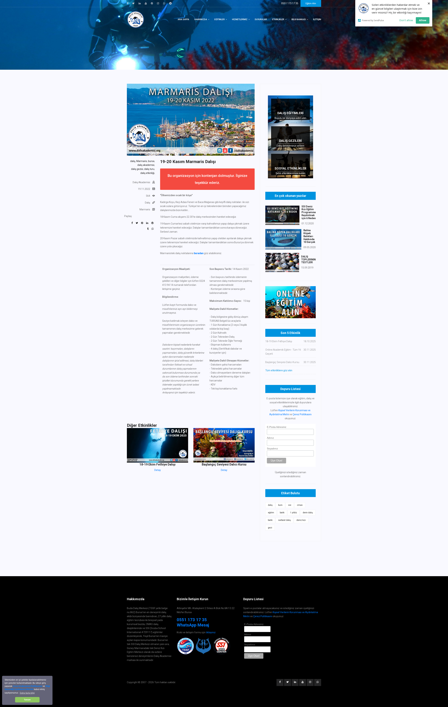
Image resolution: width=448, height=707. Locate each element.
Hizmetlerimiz (239, 19)
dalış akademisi (145, 165)
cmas (300, 505)
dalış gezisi (137, 169)
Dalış (147, 202)
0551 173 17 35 (192, 619)
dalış (132, 161)
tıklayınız (211, 632)
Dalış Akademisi (141, 182)
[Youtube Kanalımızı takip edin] (146, 3)
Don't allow (406, 20)
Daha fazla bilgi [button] (27, 693)
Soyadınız (272, 448)
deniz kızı (301, 520)
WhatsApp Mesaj (193, 625)
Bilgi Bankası (299, 19)
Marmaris (141, 161)
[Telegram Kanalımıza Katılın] (170, 3)
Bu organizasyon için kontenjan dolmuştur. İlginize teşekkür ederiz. (207, 179)
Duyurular (261, 19)
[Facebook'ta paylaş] (132, 223)
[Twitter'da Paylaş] (137, 223)
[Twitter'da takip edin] (133, 3)
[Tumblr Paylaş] (148, 228)
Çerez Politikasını (302, 414)
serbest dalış (284, 520)
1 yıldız (293, 512)
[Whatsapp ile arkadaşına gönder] (152, 228)
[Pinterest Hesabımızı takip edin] (152, 3)
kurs (280, 505)
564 (148, 195)
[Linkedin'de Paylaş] (147, 223)
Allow (422, 20)
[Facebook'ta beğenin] (127, 3)
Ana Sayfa (183, 19)
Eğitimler (219, 19)
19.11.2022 (144, 189)
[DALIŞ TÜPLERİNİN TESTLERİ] (282, 262)
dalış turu (149, 169)
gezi (270, 527)
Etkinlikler (278, 19)
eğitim (271, 512)
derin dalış (308, 512)
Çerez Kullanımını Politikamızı (27, 686)
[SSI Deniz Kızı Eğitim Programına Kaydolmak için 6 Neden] (282, 215)
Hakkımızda (200, 19)
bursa (151, 161)
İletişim (317, 19)
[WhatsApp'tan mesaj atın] (164, 3)
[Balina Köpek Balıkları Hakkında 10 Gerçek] (283, 238)
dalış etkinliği (147, 173)
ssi (289, 505)
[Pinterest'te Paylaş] (142, 223)
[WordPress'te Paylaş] (152, 223)
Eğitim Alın (311, 3)
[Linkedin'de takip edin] (140, 3)
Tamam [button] (27, 700)
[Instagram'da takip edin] (158, 3)
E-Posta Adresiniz (276, 427)
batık (282, 512)
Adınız (270, 437)
